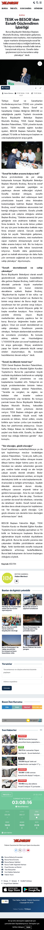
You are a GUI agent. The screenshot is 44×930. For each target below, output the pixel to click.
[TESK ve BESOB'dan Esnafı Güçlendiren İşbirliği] (22, 72)
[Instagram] (24, 850)
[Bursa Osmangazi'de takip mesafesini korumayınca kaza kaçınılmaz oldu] (11, 640)
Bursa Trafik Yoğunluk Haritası (15, 864)
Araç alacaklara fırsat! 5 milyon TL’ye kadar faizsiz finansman (29, 785)
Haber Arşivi (9, 875)
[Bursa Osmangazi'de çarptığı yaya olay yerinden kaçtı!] (32, 620)
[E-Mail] (16, 581)
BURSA (5, 9)
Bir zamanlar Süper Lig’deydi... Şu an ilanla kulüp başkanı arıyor (30, 752)
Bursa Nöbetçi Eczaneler (14, 857)
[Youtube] (28, 850)
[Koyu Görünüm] (34, 3)
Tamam (28, 927)
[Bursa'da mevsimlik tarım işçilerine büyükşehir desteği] (11, 620)
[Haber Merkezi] (7, 578)
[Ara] (37, 3)
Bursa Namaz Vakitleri (12, 862)
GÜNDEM (38, 9)
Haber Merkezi (8, 93)
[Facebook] (16, 850)
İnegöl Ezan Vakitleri (11, 883)
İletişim (14, 881)
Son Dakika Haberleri (12, 872)
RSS (6, 901)
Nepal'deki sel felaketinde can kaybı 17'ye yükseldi (29, 763)
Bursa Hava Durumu (12, 860)
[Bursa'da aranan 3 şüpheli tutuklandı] (32, 600)
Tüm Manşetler (10, 870)
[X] (20, 850)
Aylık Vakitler (8, 833)
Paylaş (6, 87)
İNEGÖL (13, 9)
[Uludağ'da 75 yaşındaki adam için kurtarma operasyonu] (11, 600)
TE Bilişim (27, 909)
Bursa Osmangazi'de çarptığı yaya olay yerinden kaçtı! (31, 629)
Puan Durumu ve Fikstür (13, 867)
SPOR (21, 747)
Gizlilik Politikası (26, 881)
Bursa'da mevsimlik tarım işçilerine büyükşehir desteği (9, 629)
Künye (6, 881)
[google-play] (32, 890)
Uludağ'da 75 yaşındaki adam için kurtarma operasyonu (11, 608)
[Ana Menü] (40, 3)
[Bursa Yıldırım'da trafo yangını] (32, 640)
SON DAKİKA (25, 9)
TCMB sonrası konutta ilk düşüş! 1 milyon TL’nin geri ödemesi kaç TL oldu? (29, 774)
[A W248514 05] (22, 155)
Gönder (6, 688)
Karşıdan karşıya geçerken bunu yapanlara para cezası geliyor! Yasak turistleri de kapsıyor (28, 741)
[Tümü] (41, 730)
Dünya (21, 758)
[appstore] (12, 890)
